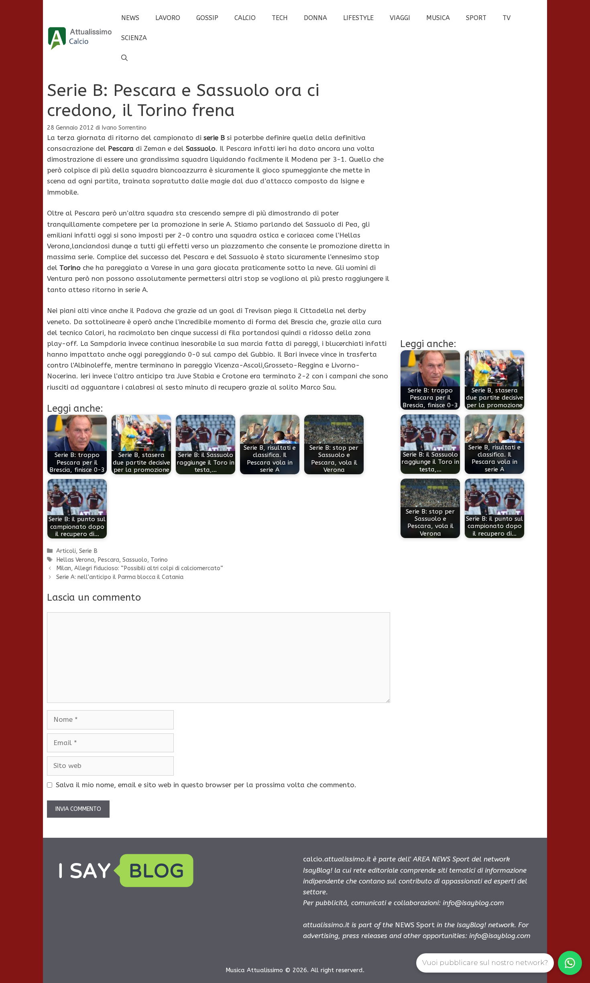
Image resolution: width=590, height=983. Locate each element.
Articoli (66, 551)
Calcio (245, 18)
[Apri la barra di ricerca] (124, 58)
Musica (438, 18)
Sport (476, 18)
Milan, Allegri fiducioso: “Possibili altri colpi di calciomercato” (139, 568)
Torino (159, 559)
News (130, 18)
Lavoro (167, 18)
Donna (315, 18)
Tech (280, 18)
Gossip (207, 18)
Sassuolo (134, 559)
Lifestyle (358, 18)
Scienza (134, 38)
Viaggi (400, 18)
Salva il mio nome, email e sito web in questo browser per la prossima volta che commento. (206, 785)
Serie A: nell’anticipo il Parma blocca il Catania (119, 577)
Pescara (108, 559)
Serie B (88, 551)
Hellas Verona (75, 559)
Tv (507, 18)
